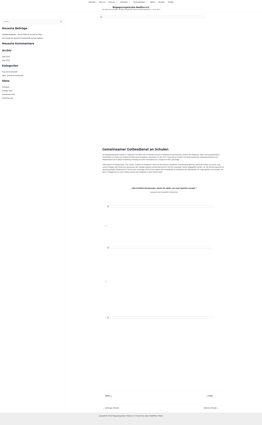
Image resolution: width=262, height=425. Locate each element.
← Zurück (209, 395)
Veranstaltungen (139, 2)
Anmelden (5, 87)
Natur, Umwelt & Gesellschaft (12, 75)
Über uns (102, 2)
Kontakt (171, 2)
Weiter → (108, 395)
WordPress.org (7, 98)
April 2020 (6, 57)
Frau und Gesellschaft (9, 72)
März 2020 (6, 60)
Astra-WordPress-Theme (154, 416)
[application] (116, 2)
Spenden (161, 2)
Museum (112, 2)
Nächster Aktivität (211, 408)
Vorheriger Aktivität (111, 408)
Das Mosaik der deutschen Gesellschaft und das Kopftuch (22, 38)
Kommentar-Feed (8, 94)
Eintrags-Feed (7, 91)
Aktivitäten (124, 2)
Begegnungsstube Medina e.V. (131, 7)
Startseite (92, 2)
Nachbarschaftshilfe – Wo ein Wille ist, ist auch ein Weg (22, 34)
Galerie (152, 2)
